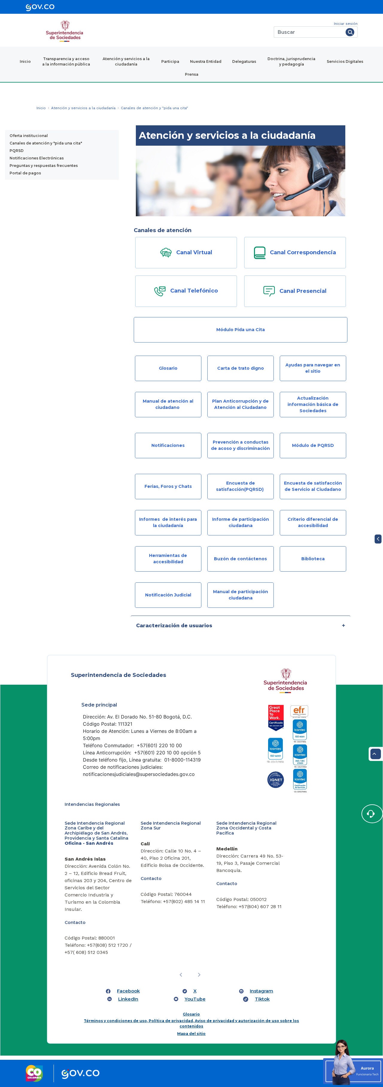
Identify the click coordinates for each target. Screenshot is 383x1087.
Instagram (261, 991)
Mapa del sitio (191, 1033)
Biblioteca (313, 558)
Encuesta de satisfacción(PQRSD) (240, 486)
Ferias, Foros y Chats (168, 486)
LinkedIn (128, 999)
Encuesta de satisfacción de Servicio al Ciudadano (313, 486)
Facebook (128, 991)
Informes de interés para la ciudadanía (168, 522)
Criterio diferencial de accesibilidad (313, 522)
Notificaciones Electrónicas (37, 158)
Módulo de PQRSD (313, 445)
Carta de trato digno (240, 368)
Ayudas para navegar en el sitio (312, 368)
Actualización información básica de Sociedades (313, 404)
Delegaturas (244, 61)
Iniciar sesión (346, 24)
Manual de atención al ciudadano (168, 404)
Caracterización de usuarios (174, 625)
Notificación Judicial (168, 595)
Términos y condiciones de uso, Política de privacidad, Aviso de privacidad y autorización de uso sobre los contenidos (191, 1023)
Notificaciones (168, 445)
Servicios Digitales (345, 61)
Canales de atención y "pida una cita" (46, 143)
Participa (170, 61)
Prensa (191, 74)
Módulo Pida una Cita (240, 329)
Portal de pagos (25, 173)
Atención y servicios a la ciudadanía (126, 61)
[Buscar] (350, 32)
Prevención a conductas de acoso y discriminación (240, 445)
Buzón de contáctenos (240, 558)
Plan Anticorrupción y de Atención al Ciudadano (240, 404)
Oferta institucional (29, 135)
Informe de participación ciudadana (240, 522)
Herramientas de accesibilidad (168, 558)
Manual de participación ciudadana (240, 595)
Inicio (25, 61)
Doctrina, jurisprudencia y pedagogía (291, 61)
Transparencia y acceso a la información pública (66, 61)
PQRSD (17, 150)
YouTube (195, 999)
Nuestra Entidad (205, 61)
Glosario (168, 368)
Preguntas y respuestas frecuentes (44, 165)
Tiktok (262, 999)
